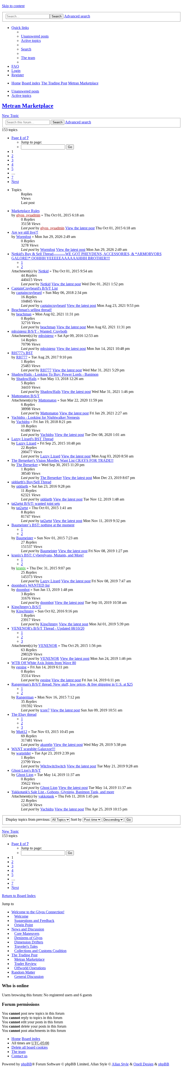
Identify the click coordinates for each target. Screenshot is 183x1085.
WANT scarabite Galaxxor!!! (33, 749)
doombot (23, 590)
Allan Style (120, 1064)
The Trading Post (54, 83)
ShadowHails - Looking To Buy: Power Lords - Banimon (54, 374)
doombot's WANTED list (30, 585)
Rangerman (25, 697)
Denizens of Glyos (28, 938)
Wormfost (23, 237)
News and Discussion (27, 929)
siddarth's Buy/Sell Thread (31, 482)
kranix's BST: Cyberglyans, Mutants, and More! (47, 555)
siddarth (22, 486)
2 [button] (12, 156)
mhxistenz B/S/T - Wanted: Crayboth (39, 331)
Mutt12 (21, 732)
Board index (31, 83)
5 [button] (12, 169)
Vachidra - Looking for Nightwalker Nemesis (45, 417)
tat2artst (22, 508)
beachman (23, 314)
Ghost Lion (24, 775)
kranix (21, 568)
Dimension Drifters (28, 942)
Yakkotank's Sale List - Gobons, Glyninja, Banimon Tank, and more (62, 792)
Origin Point (23, 925)
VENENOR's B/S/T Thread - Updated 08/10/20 (47, 628)
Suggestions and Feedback (34, 921)
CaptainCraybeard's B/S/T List (34, 288)
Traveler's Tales (26, 946)
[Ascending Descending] (113, 819)
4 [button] (12, 164)
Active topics (21, 96)
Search (56, 16)
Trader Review (25, 964)
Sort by (77, 819)
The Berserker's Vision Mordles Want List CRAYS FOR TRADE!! (62, 460)
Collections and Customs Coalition (40, 951)
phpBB (26, 1064)
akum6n (46, 745)
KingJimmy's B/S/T (26, 607)
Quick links (20, 28)
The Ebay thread (23, 714)
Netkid (43, 271)
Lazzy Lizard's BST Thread (32, 439)
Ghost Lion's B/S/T (26, 770)
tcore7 (45, 710)
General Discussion (29, 977)
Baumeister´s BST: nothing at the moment (42, 525)
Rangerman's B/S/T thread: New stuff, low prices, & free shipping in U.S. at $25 (72, 684)
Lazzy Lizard (26, 443)
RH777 (21, 357)
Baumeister (24, 538)
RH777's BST (22, 353)
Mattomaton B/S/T (25, 396)
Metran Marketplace (83, 83)
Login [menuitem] (15, 71)
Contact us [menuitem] (19, 1056)
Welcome (21, 916)
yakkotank (46, 796)
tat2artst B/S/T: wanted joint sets (35, 503)
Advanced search (77, 16)
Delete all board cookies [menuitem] (29, 1047)
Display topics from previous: (28, 819)
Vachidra (23, 422)
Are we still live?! (24, 232)
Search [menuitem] (26, 49)
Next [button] (15, 182)
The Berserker (27, 465)
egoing (21, 667)
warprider (23, 753)
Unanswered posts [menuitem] (35, 36)
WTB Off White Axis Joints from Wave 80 (43, 663)
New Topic (10, 116)
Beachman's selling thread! (31, 310)
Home (16, 83)
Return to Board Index (19, 896)
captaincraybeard (29, 293)
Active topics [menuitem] (31, 41)
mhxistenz (46, 336)
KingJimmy (25, 611)
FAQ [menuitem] (15, 66)
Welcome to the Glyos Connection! (37, 912)
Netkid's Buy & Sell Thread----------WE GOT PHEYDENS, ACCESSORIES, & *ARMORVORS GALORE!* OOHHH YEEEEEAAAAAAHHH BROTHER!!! (86, 256)
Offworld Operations (30, 968)
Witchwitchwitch (53, 766)
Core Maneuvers (26, 933)
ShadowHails (26, 379)
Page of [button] (20, 138)
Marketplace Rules (25, 211)
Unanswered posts (25, 91)
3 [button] (12, 160)
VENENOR (47, 646)
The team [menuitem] (28, 58)
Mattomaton (47, 400)
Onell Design (143, 1064)
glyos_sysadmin (28, 215)
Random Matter (23, 972)
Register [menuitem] (17, 75)
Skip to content (13, 6)
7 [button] (12, 177)
